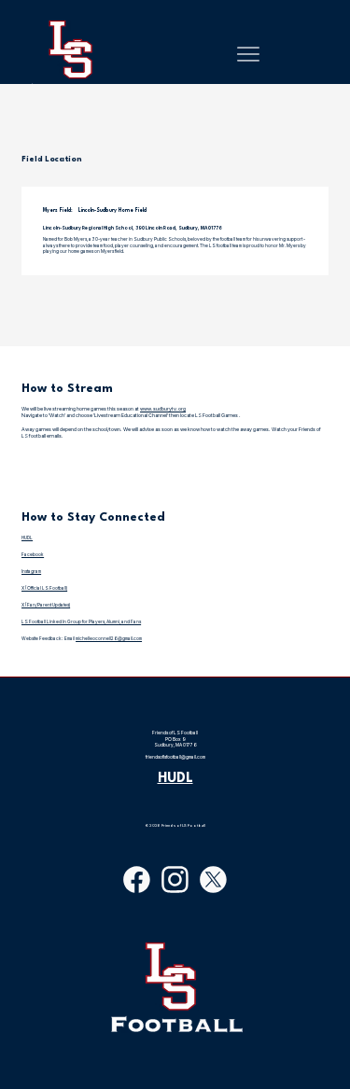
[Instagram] (175, 879)
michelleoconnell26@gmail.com (109, 638)
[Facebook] (136, 879)
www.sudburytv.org (163, 409)
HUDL (27, 537)
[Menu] (248, 54)
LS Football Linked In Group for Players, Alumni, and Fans (81, 621)
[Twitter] (213, 879)
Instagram (31, 571)
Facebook (32, 554)
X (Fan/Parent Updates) (45, 604)
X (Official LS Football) (44, 588)
